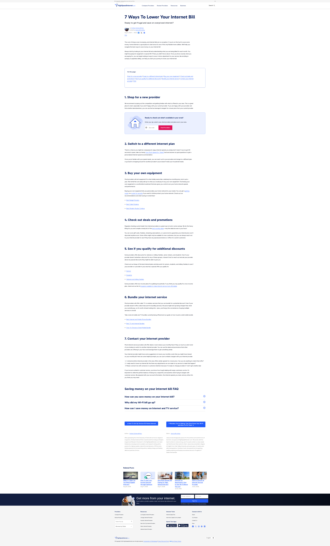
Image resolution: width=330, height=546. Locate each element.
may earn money (120, 1)
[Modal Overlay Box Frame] (165, 500)
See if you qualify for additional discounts (148, 79)
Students (129, 275)
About (193, 514)
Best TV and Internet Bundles (135, 323)
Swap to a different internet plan (153, 76)
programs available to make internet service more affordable (159, 286)
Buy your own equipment (171, 76)
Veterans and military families (135, 279)
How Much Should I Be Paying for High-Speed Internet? (165, 482)
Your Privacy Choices (176, 541)
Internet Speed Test (170, 514)
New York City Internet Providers (148, 523)
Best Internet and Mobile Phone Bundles (138, 319)
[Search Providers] (131, 521)
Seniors (128, 271)
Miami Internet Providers (146, 526)
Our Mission (194, 517)
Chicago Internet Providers (146, 517)
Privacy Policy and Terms (163, 541)
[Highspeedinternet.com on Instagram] (199, 527)
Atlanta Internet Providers (146, 529)
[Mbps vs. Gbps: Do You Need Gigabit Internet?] (130, 475)
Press (193, 523)
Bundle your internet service (170, 79)
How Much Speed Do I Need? (154, 152)
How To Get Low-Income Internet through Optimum (146, 482)
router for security (137, 193)
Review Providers (162, 5)
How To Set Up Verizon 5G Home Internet (142, 423)
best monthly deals (158, 228)
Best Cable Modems (132, 204)
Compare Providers (148, 5)
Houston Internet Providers (146, 520)
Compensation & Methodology (150, 541)
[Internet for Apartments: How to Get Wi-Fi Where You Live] (182, 475)
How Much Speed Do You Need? (173, 517)
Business (183, 5)
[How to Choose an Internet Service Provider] (199, 475)
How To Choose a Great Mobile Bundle (138, 327)
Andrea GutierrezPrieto (137, 28)
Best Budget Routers (132, 200)
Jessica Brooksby (140, 30)
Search (211, 5)
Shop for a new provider (134, 76)
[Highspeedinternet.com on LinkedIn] (204, 527)
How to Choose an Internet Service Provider (198, 482)
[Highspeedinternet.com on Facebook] (193, 527)
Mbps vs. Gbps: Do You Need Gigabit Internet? (129, 482)
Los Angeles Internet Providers (147, 514)
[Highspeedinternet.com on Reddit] (202, 527)
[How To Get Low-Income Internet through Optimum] (148, 475)
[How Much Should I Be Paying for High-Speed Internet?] (165, 475)
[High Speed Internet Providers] (125, 5)
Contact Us (194, 520)
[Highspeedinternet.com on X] (196, 527)
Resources (174, 5)
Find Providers (165, 127)
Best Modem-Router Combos (135, 208)
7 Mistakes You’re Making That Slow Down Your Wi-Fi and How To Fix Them (186, 424)
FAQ (126, 35)
